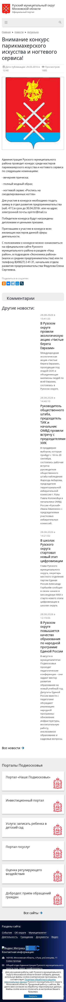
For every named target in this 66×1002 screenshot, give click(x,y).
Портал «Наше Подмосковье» (28, 777)
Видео (54, 936)
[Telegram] (13, 283)
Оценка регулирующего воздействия (24, 872)
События (7, 932)
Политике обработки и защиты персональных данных (30, 980)
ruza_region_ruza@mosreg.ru (28, 968)
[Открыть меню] (6, 22)
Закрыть (33, 996)
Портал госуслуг (18, 847)
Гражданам (27, 936)
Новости (19, 32)
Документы (42, 936)
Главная (6, 32)
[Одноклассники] (4, 283)
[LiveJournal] (22, 283)
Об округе (20, 932)
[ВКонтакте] (8, 283)
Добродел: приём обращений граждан (28, 895)
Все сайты (31, 913)
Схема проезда (13, 960)
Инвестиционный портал (25, 800)
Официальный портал (33, 8)
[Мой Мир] (17, 283)
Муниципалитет (38, 932)
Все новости (11, 748)
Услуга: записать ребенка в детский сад (26, 825)
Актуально (33, 32)
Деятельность (10, 936)
